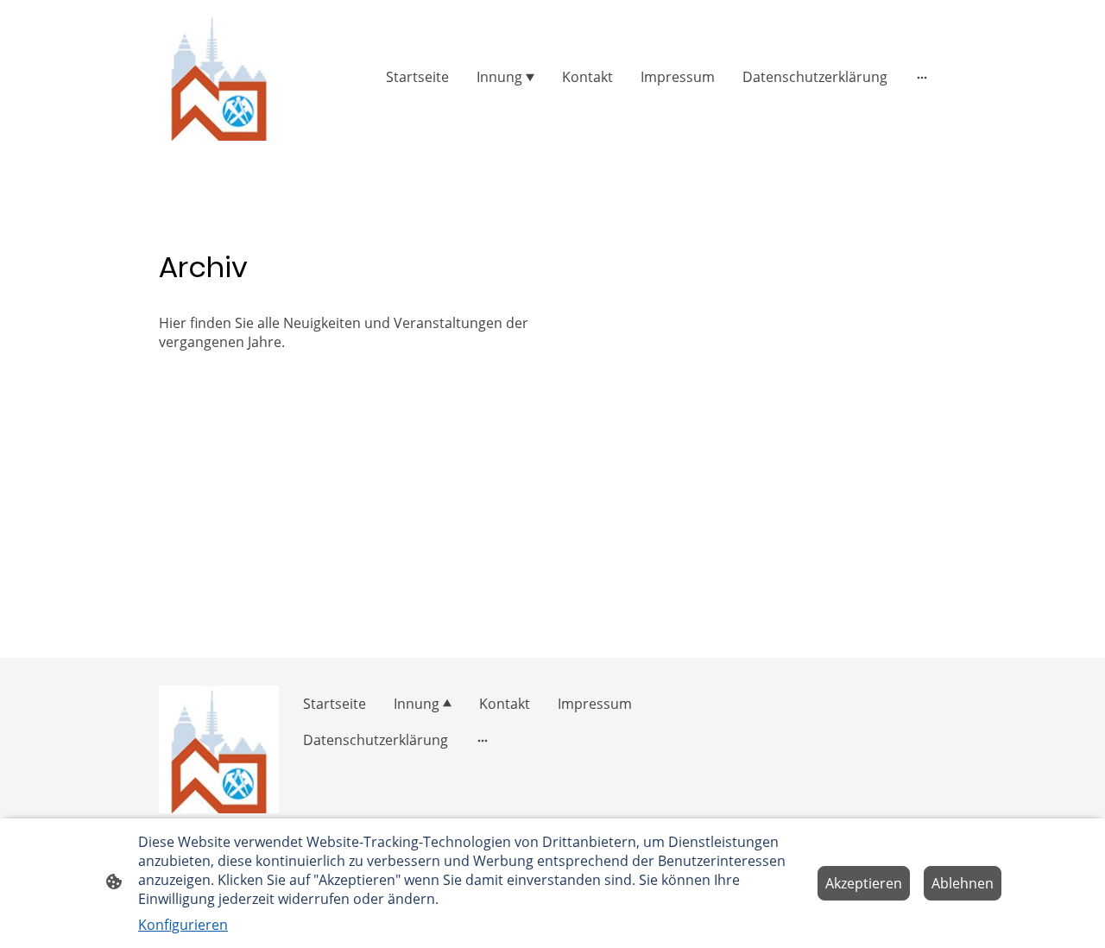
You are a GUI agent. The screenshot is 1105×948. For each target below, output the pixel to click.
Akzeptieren (863, 883)
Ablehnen (962, 883)
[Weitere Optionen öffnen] (922, 76)
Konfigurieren (183, 924)
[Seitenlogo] (219, 77)
